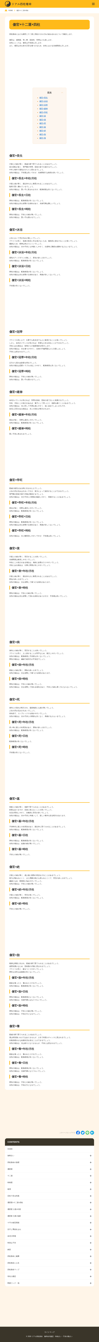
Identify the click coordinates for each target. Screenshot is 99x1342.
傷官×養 (42, 138)
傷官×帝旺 (43, 112)
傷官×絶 (42, 131)
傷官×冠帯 (43, 105)
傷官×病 (42, 120)
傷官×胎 (42, 134)
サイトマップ (49, 1332)
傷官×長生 (43, 98)
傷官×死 (42, 123)
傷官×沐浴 (43, 101)
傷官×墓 (42, 127)
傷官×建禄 (43, 109)
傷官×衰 (42, 116)
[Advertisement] (49, 67)
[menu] (93, 4)
